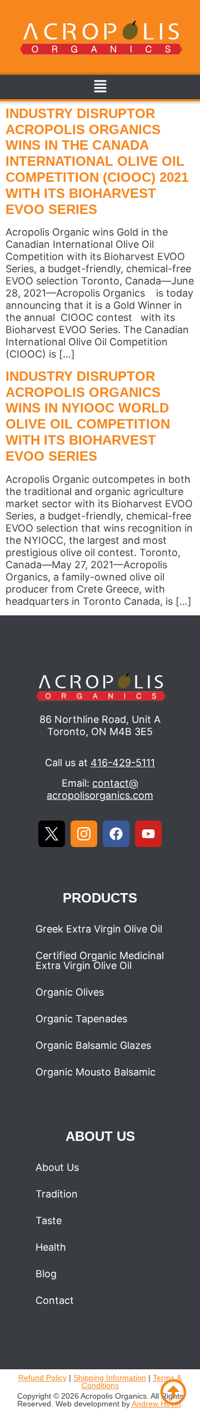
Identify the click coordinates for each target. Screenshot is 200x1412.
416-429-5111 (123, 762)
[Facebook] (116, 833)
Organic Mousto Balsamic (96, 1072)
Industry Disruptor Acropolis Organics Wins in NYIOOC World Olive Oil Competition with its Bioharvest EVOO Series (88, 416)
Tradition (57, 1194)
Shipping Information (109, 1377)
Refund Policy (42, 1377)
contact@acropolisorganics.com (100, 789)
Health (51, 1247)
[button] (100, 87)
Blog (46, 1274)
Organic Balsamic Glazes (93, 1045)
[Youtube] (148, 833)
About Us (57, 1167)
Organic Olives (70, 992)
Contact (55, 1300)
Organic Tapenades (81, 1018)
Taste (49, 1220)
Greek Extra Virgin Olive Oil (99, 929)
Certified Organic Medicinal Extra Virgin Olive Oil (100, 960)
